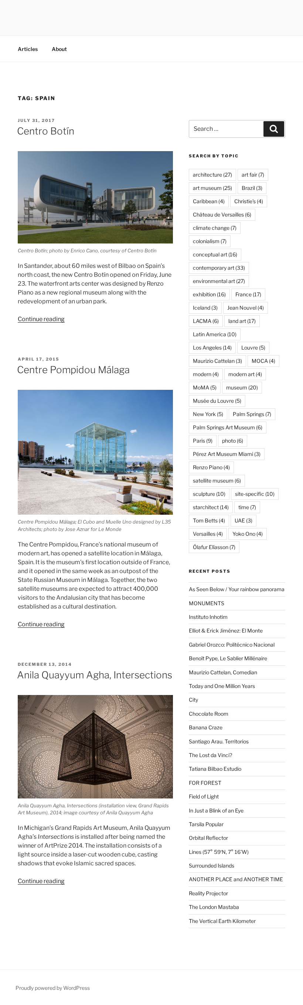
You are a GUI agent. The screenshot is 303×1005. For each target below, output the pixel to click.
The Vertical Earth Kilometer (222, 921)
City (193, 699)
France (248, 294)
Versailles (208, 534)
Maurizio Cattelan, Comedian (223, 672)
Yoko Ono (247, 534)
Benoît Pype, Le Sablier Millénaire (228, 658)
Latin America (214, 334)
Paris (202, 440)
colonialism (210, 241)
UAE (243, 520)
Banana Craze (205, 727)
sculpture (209, 494)
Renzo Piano (211, 467)
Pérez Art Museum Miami (227, 454)
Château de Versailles (222, 214)
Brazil (252, 188)
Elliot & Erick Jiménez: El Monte (226, 630)
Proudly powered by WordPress (53, 988)
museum (242, 387)
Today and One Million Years (222, 686)
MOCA (263, 361)
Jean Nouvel (245, 307)
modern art (245, 374)
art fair (253, 174)
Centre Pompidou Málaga (73, 369)
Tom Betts (209, 520)
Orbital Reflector (208, 838)
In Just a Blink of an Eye (216, 810)
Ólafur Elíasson (214, 547)
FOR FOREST (205, 783)
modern (206, 374)
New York (208, 414)
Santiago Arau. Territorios (219, 741)
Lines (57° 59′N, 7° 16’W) (219, 852)
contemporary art (219, 268)
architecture (212, 174)
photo (232, 440)
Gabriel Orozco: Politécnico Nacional (232, 644)
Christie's (248, 201)
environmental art (219, 281)
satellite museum (217, 480)
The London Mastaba (214, 907)
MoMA (205, 387)
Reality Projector (208, 893)
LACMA (206, 321)
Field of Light (204, 796)
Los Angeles (212, 347)
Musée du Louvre (217, 401)
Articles (28, 49)
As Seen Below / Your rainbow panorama (237, 589)
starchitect (211, 507)
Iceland (205, 307)
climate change (214, 228)
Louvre (253, 347)
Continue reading (41, 319)
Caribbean (209, 201)
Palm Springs (252, 414)
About (59, 49)
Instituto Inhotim (208, 617)
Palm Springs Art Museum (227, 427)
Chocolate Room (208, 714)
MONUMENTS (206, 603)
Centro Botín (45, 131)
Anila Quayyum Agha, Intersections (94, 675)
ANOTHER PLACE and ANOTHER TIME (236, 879)
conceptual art (215, 254)
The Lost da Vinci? (210, 755)
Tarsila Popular (206, 824)
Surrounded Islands (211, 865)
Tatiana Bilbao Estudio (215, 769)
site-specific (255, 494)
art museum (212, 188)
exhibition (209, 294)
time (247, 507)
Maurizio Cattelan (217, 361)
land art (242, 321)
